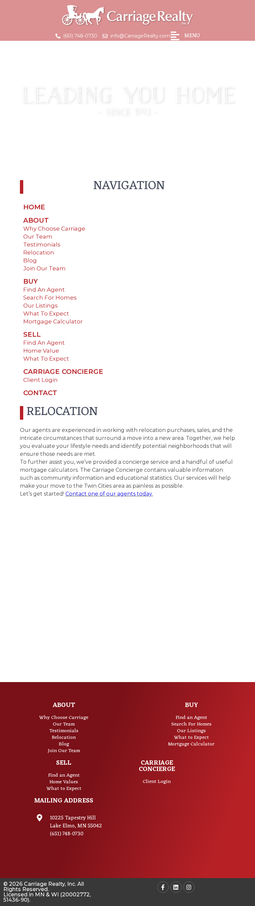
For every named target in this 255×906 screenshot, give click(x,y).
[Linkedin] (176, 887)
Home (34, 207)
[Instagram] (189, 887)
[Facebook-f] (163, 887)
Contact (40, 393)
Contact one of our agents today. (109, 494)
